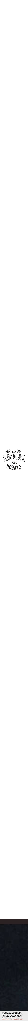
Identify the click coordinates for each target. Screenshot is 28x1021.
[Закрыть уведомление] (27, 1011)
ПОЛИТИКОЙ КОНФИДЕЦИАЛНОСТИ (12, 1019)
